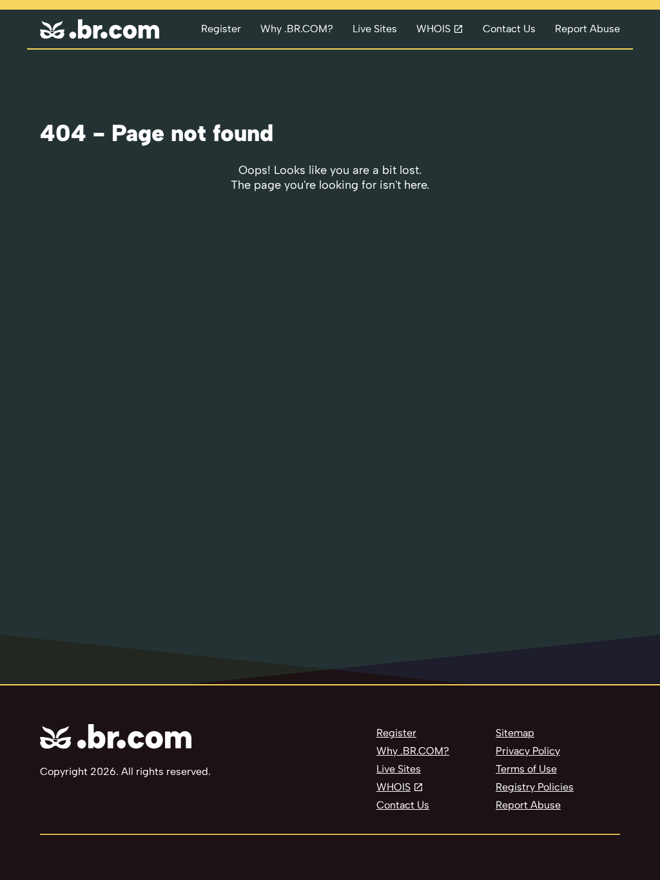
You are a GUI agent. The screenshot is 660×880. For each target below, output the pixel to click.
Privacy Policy (528, 751)
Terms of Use (526, 769)
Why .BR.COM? (296, 29)
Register (221, 29)
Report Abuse (587, 29)
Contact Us (509, 29)
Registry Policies (535, 787)
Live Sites (375, 29)
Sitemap (515, 733)
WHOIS (433, 29)
